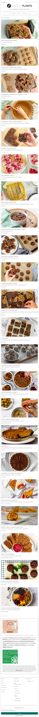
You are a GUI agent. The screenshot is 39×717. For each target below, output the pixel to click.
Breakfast (7, 557)
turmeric (32, 645)
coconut (31, 637)
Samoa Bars (4, 338)
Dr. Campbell (13, 639)
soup (14, 645)
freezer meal (28, 639)
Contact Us (2, 683)
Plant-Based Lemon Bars (8, 202)
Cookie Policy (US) (3, 687)
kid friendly (8, 641)
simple (4, 645)
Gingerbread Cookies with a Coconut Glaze (14, 94)
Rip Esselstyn (29, 643)
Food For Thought (25, 13)
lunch (32, 641)
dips (6, 639)
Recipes (13, 13)
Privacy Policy (21, 715)
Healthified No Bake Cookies (9, 256)
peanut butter (12, 643)
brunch (17, 637)
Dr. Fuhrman (17, 639)
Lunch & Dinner (17, 690)
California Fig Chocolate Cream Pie (11, 473)
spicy (25, 645)
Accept (19, 713)
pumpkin (16, 643)
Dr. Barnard (9, 639)
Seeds (34, 643)
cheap (20, 637)
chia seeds (23, 637)
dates (4, 639)
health (4, 641)
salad (32, 643)
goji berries (33, 639)
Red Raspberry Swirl (7, 175)
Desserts (7, 503)
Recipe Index (3, 691)
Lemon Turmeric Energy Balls (10, 419)
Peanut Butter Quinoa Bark (9, 310)
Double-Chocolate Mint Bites (9, 581)
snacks (11, 645)
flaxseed (24, 639)
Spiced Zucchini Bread (7, 554)
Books (16, 696)
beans (11, 637)
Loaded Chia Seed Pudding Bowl (10, 608)
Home (10, 13)
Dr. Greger (20, 639)
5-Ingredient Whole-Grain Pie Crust (11, 121)
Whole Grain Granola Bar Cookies (11, 67)
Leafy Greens (14, 641)
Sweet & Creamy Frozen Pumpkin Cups (12, 527)
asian (8, 637)
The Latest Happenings (17, 700)
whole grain (10, 647)
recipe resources (23, 643)
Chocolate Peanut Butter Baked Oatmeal (13, 229)
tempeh (28, 645)
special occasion (19, 645)
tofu (29, 645)
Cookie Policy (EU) (4, 685)
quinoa (19, 643)
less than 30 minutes (25, 641)
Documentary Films (18, 698)
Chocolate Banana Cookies (9, 283)
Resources (19, 13)
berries (14, 637)
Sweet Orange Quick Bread (9, 40)
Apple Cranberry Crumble (9, 392)
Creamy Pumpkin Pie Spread (9, 500)
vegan (4, 647)
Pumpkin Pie (4, 446)
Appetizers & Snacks (3, 503)
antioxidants (5, 637)
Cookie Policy (17, 715)
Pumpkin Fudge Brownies (8, 148)
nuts (7, 643)
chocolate (27, 637)
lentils (19, 641)
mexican (4, 643)
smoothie (8, 645)
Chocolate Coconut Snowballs (10, 365)
